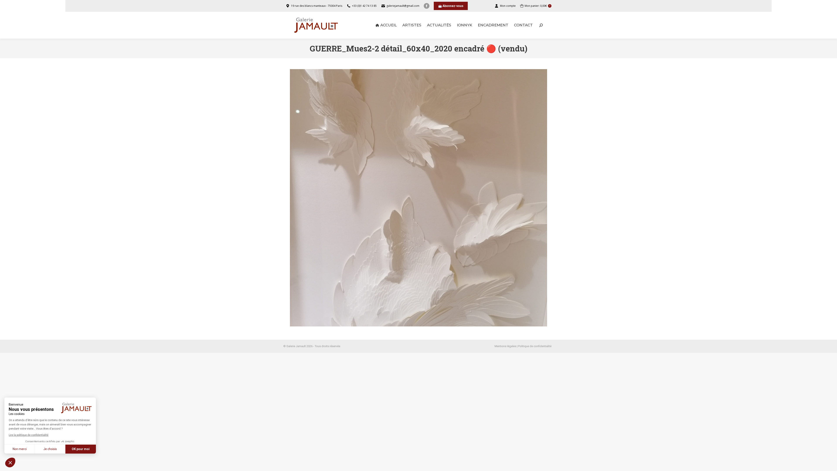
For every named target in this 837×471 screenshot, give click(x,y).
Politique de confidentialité (534, 346)
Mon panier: (537, 6)
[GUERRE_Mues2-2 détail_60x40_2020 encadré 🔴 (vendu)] (418, 197)
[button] (10, 462)
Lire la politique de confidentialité (28, 435)
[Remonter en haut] (830, 464)
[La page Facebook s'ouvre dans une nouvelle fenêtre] (426, 6)
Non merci (20, 449)
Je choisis (50, 449)
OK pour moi (81, 449)
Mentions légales (505, 346)
